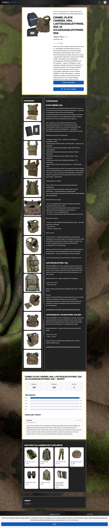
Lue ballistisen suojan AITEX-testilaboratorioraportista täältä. (63, 310)
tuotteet (90, 514)
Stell (9, 2)
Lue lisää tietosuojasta (72, 520)
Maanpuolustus (64, 12)
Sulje (54, 524)
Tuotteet (55, 12)
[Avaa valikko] (105, 2)
